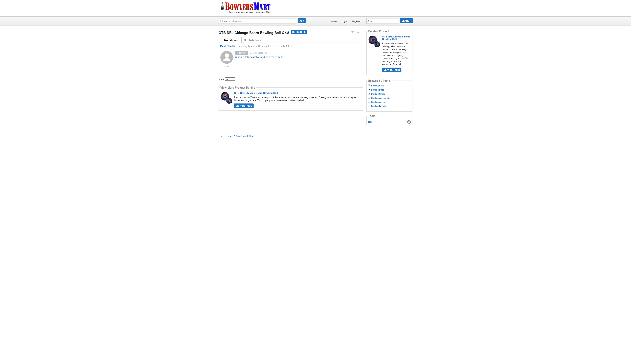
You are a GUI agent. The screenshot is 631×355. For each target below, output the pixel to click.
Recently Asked (266, 46)
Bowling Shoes (378, 94)
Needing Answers (247, 46)
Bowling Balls (377, 85)
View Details (244, 105)
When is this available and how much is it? (259, 57)
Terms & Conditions (236, 136)
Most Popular (227, 46)
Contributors (252, 40)
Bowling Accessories (381, 98)
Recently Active (284, 46)
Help (370, 121)
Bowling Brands (378, 106)
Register (356, 21)
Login (344, 21)
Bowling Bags (377, 90)
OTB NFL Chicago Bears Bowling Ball (256, 93)
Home (334, 21)
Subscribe (299, 32)
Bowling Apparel (378, 102)
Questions (230, 40)
